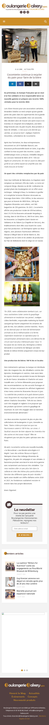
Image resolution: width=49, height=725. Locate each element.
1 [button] (22, 670)
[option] (24, 640)
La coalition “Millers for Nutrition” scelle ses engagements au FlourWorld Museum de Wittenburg (29, 567)
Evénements (18, 696)
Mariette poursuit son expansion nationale (26, 592)
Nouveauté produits (24, 700)
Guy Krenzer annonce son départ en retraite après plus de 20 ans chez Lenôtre (30, 581)
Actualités (29, 69)
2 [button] (24, 670)
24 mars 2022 (23, 81)
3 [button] (27, 670)
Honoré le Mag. (17, 693)
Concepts (32, 696)
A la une (18, 69)
